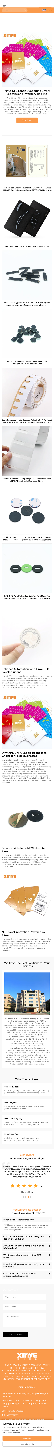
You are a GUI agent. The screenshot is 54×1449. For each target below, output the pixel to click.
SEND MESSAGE (15, 1334)
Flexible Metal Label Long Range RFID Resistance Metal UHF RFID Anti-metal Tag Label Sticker (27, 480)
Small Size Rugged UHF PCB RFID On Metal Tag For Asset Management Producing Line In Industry (27, 303)
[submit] (25, 10)
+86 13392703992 (13, 1415)
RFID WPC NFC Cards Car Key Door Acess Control (27, 246)
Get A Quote (27, 120)
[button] (23, 1197)
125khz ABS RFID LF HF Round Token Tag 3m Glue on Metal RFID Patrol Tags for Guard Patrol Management (27, 538)
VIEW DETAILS (27, 160)
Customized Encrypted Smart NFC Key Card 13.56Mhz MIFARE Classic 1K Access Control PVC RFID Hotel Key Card (27, 189)
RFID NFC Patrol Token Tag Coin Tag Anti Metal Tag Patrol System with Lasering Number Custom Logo (27, 597)
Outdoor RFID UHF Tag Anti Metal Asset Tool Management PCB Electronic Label (27, 362)
